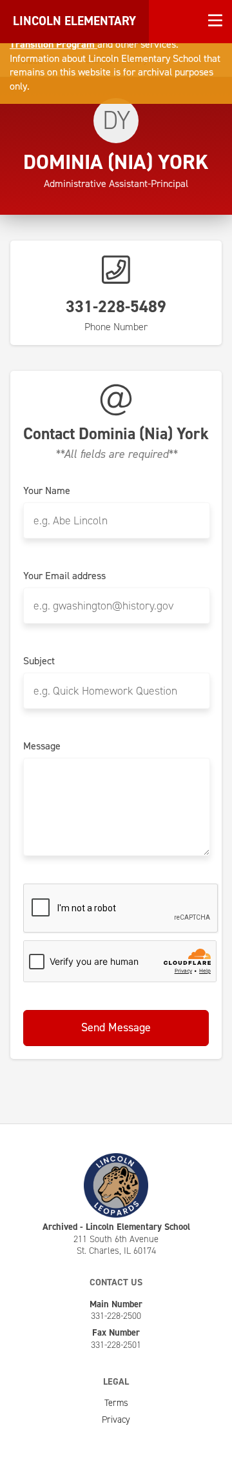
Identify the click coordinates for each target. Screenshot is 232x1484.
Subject (39, 661)
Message (42, 746)
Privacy (116, 1419)
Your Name (46, 491)
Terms (116, 1402)
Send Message (116, 1027)
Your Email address (64, 576)
